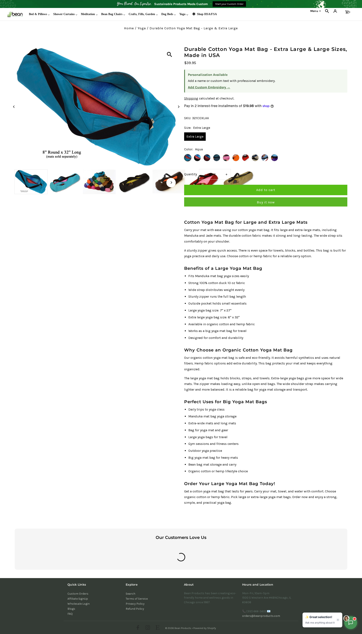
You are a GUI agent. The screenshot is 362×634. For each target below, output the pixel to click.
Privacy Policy (135, 604)
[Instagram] (147, 628)
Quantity (190, 174)
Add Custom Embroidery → (209, 87)
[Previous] (14, 106)
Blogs (71, 609)
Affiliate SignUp (77, 598)
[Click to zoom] (169, 54)
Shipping (191, 98)
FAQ (70, 614)
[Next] (178, 106)
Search (130, 593)
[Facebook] (137, 628)
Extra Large (194, 136)
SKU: (187, 118)
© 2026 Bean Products (178, 628)
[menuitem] (39, 14)
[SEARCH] (327, 11)
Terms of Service (137, 598)
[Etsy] (157, 628)
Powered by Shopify (204, 628)
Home (129, 28)
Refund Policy (135, 609)
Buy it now (266, 202)
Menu (315, 11)
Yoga (142, 28)
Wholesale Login (78, 604)
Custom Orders (77, 593)
